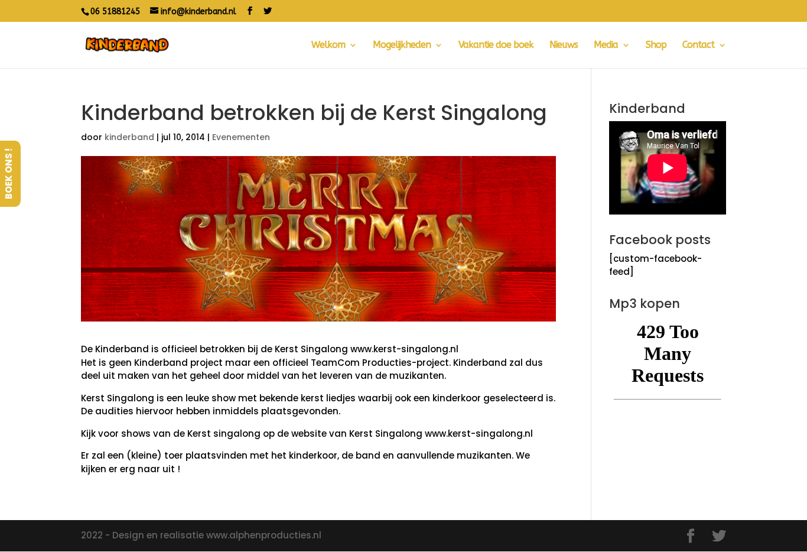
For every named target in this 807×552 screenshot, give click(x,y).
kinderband (129, 137)
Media (606, 45)
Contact (698, 45)
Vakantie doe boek (495, 45)
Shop (656, 45)
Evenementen (241, 137)
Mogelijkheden (402, 45)
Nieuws (563, 45)
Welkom (328, 45)
